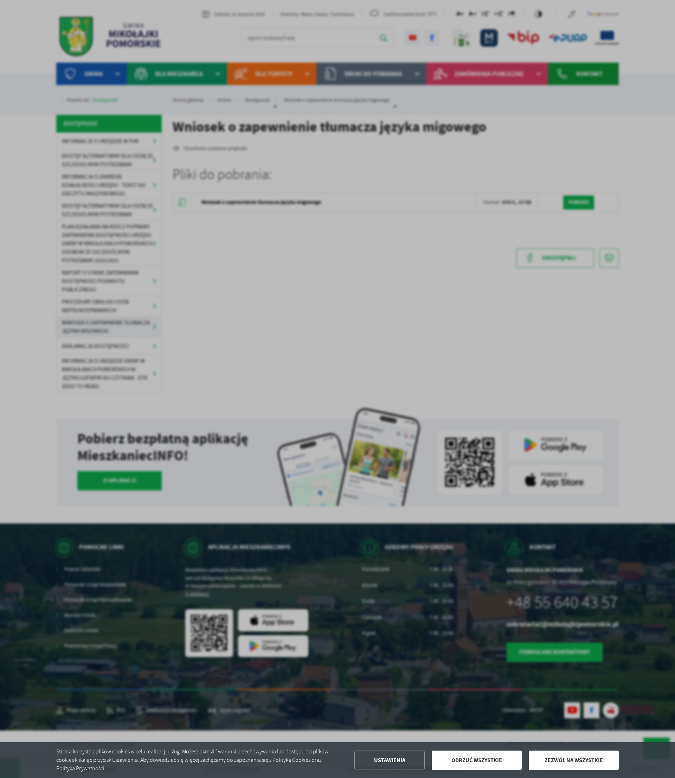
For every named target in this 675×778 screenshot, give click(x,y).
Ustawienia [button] (389, 760)
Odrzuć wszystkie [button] (476, 760)
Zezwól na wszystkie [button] (574, 760)
